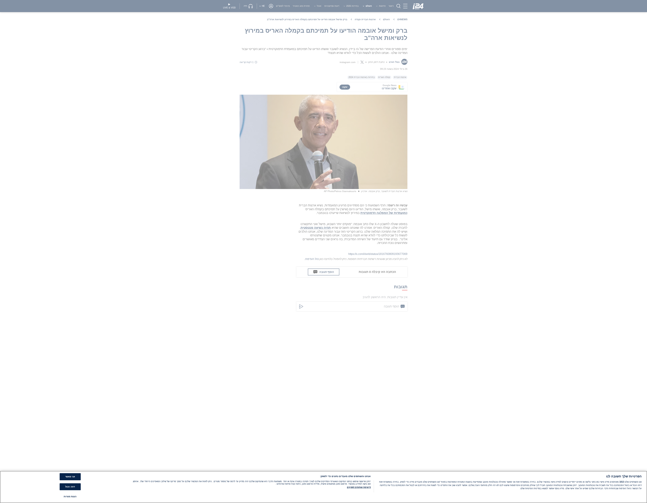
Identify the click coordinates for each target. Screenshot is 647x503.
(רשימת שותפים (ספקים (359, 487)
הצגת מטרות (70, 496)
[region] (323, 487)
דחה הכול (70, 486)
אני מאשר (70, 476)
